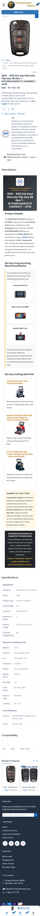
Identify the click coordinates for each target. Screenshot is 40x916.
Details (32, 157)
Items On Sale (8, 863)
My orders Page (8, 867)
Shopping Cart (8, 860)
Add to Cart (24, 908)
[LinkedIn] (17, 843)
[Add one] (13, 109)
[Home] (7, 913)
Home (4, 827)
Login (4, 103)
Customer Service (9, 830)
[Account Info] (33, 913)
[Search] (36, 16)
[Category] (20, 913)
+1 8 (7, 892)
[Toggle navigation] (4, 5)
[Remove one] (4, 109)
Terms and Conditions (11, 834)
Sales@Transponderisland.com (18, 889)
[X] (11, 843)
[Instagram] (23, 843)
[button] (20, 12)
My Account (7, 856)
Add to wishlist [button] (10, 114)
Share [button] (22, 114)
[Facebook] (5, 843)
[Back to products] (35, 72)
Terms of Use (7, 838)
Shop (8, 60)
